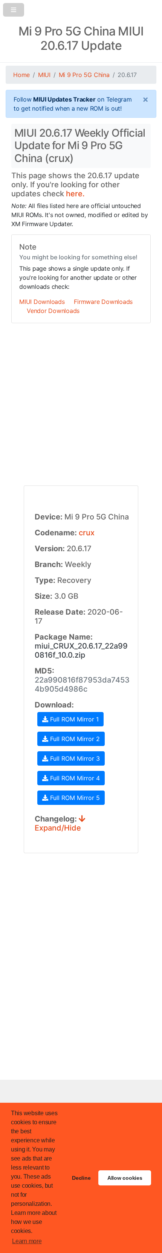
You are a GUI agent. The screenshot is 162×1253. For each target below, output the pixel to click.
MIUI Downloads (42, 301)
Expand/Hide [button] (58, 827)
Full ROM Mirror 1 (73, 719)
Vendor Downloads (53, 310)
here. (75, 193)
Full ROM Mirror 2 (74, 739)
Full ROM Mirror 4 (74, 778)
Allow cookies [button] (124, 1178)
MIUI (44, 75)
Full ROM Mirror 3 (74, 758)
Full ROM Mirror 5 (74, 797)
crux (87, 532)
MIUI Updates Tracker (64, 99)
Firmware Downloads (103, 301)
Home (21, 75)
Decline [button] (81, 1178)
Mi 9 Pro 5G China (84, 75)
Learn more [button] (27, 1241)
